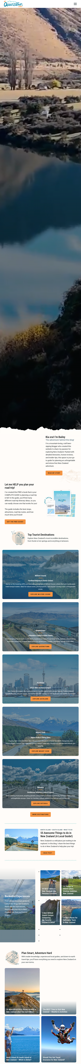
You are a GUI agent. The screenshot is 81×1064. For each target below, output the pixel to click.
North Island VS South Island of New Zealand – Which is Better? (18, 1023)
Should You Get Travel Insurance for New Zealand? (54, 1023)
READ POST (48, 853)
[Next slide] (78, 887)
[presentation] (21, 840)
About (45, 1060)
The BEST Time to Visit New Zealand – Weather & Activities (55, 975)
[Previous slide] (39, 887)
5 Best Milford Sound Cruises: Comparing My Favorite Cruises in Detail (48, 898)
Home (45, 1057)
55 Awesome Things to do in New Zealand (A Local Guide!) (56, 834)
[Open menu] (75, 4)
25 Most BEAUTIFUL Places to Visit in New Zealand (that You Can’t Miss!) (21, 975)
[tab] (53, 905)
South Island (57, 830)
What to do (68, 830)
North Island (45, 830)
